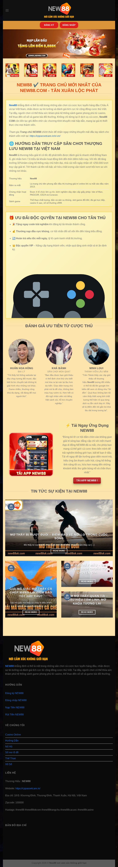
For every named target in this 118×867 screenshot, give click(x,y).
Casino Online (13, 734)
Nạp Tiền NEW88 (14, 707)
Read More (59, 551)
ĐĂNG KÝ (49, 25)
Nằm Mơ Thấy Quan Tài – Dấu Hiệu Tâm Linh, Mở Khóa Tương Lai (87, 599)
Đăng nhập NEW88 (16, 700)
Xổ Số (8, 764)
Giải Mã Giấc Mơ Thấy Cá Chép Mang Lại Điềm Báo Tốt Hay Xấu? (31, 592)
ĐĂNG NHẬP (69, 25)
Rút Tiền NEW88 (14, 714)
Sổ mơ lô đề (12, 752)
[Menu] (7, 10)
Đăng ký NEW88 (14, 693)
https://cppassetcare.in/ (27, 788)
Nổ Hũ (8, 746)
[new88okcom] (59, 10)
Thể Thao (10, 758)
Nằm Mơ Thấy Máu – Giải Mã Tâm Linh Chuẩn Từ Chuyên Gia (87, 569)
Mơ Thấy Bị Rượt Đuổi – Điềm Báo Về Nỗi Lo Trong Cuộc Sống (59, 536)
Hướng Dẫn (11, 740)
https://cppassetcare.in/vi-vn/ (45, 136)
